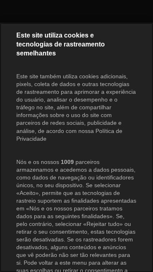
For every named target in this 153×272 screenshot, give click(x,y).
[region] (76, 147)
